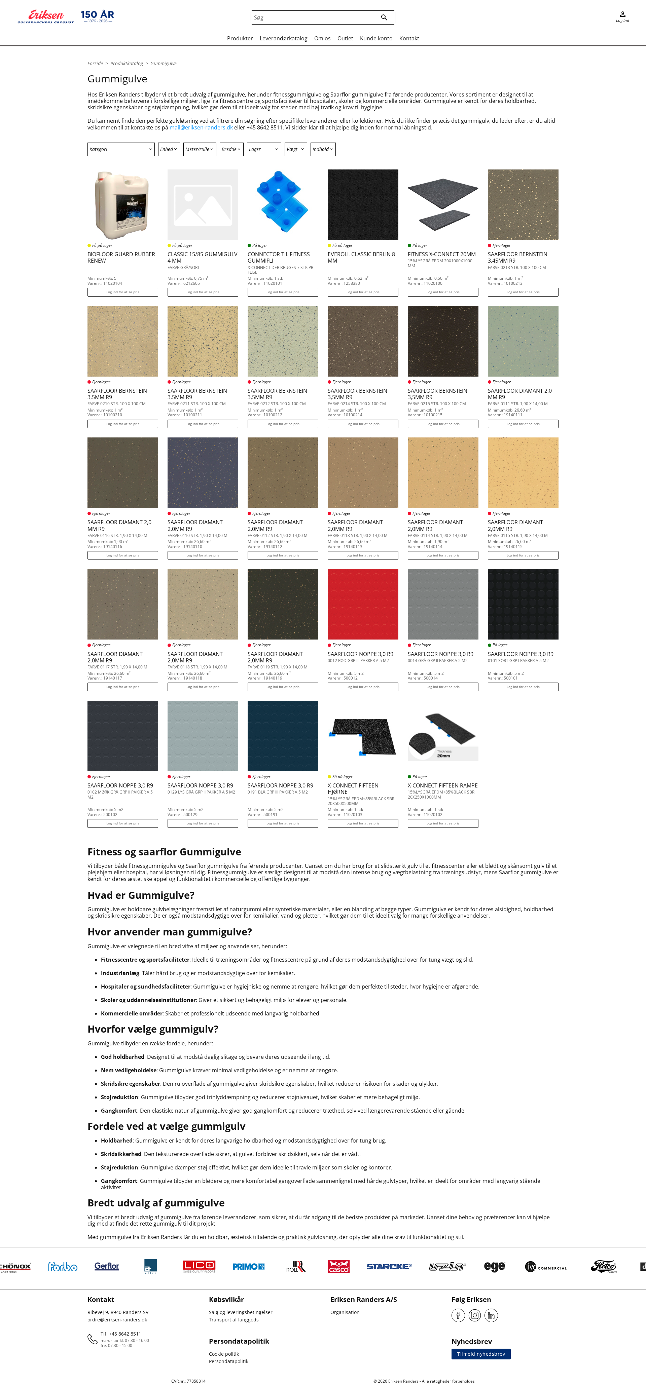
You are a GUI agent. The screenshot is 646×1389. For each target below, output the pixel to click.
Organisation (345, 1312)
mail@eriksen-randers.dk (201, 127)
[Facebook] (458, 1315)
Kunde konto (376, 38)
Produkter (240, 38)
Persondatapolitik (228, 1361)
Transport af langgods (234, 1319)
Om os (322, 38)
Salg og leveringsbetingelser (241, 1312)
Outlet (345, 38)
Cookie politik (224, 1354)
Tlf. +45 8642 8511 (121, 1333)
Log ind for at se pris (122, 292)
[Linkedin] (491, 1315)
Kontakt (409, 38)
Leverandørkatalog (284, 38)
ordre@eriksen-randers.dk (117, 1319)
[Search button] (384, 17)
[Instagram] (474, 1315)
